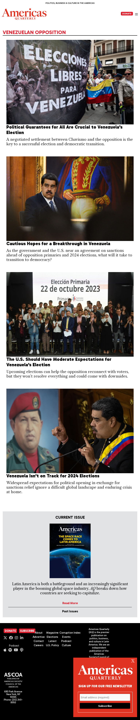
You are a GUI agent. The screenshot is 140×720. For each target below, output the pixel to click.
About (38, 632)
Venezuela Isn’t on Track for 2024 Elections (52, 476)
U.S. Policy (52, 645)
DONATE (126, 14)
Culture (66, 645)
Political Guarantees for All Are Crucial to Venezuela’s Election (64, 129)
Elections (52, 637)
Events (66, 637)
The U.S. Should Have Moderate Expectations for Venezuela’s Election (58, 362)
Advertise (39, 637)
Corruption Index (69, 632)
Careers (38, 645)
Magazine (52, 632)
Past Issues (70, 611)
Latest (52, 641)
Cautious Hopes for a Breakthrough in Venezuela (58, 243)
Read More (70, 603)
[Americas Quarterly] (24, 14)
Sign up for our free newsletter (105, 686)
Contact (39, 641)
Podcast (14, 645)
